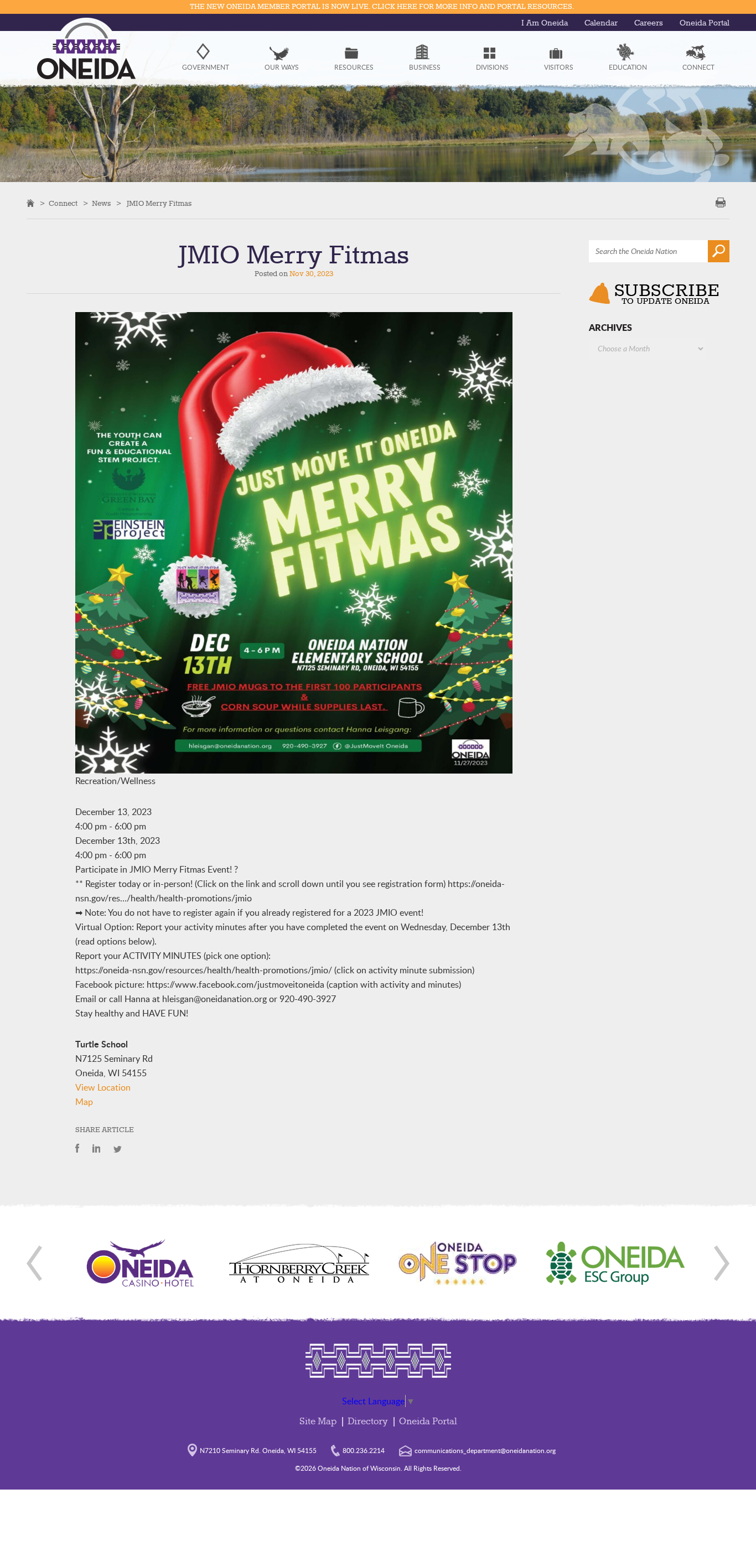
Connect (63, 203)
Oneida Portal (704, 23)
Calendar (601, 23)
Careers (648, 23)
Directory (368, 1421)
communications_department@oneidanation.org (485, 1450)
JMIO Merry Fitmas (159, 203)
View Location (103, 1087)
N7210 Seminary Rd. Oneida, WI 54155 (258, 1450)
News (101, 203)
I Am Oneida (544, 23)
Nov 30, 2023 (311, 273)
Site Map (317, 1421)
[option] (140, 1263)
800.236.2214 (364, 1450)
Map (84, 1102)
